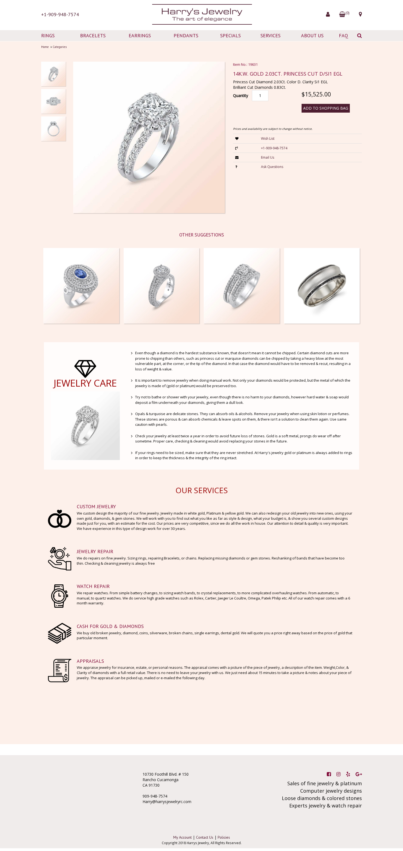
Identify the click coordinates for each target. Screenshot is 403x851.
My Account (182, 837)
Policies (224, 837)
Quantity (240, 95)
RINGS (48, 35)
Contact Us (204, 837)
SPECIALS (230, 35)
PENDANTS (186, 35)
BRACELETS (93, 35)
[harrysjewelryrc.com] (201, 14)
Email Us (267, 157)
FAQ (343, 35)
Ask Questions (272, 166)
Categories (60, 47)
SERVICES (270, 35)
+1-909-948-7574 (60, 14)
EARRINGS (140, 35)
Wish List (267, 138)
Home (45, 47)
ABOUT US (312, 35)
